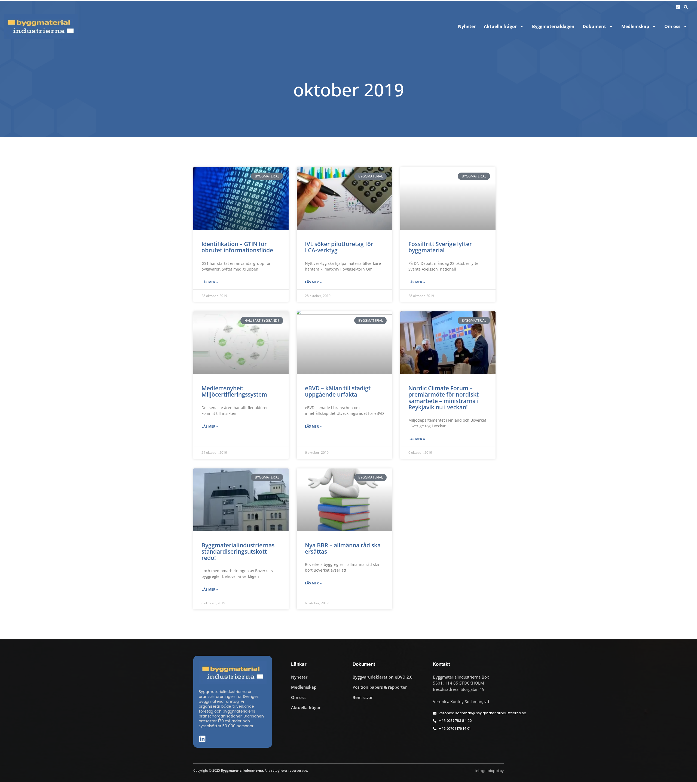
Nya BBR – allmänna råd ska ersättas (343, 548)
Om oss (672, 26)
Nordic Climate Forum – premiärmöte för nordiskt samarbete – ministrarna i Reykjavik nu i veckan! (443, 397)
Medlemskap (635, 26)
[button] (685, 7)
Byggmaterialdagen (553, 26)
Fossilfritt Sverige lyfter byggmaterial (440, 247)
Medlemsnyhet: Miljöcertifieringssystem (234, 391)
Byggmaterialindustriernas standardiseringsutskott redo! (237, 551)
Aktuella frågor (500, 26)
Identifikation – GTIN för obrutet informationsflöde (237, 247)
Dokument (594, 26)
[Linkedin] (678, 7)
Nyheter (467, 26)
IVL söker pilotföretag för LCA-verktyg (339, 247)
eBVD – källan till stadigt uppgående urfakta (338, 391)
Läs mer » (209, 282)
